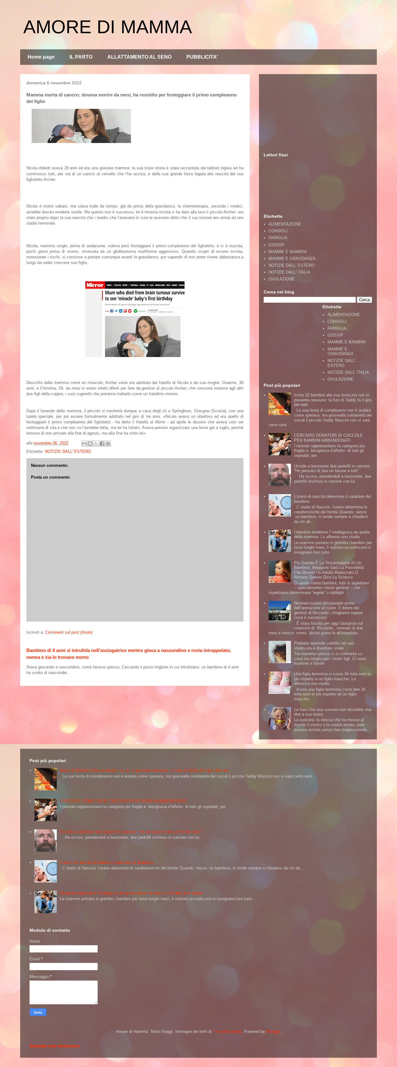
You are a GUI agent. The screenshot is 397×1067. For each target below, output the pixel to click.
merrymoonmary (227, 1031)
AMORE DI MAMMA (107, 26)
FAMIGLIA (278, 237)
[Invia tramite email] (84, 443)
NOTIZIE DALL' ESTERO (68, 451)
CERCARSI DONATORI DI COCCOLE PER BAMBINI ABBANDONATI (328, 438)
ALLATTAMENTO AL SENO (139, 57)
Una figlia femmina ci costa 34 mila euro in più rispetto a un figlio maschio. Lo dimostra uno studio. (332, 679)
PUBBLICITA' (202, 57)
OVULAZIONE (282, 279)
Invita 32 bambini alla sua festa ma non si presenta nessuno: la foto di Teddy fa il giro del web (333, 400)
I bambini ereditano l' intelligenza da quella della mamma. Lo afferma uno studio (332, 534)
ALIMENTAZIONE (285, 224)
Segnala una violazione (54, 1045)
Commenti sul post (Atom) (68, 632)
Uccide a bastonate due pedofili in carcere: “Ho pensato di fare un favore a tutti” (332, 468)
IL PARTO (80, 57)
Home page (41, 57)
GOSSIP (276, 245)
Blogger (273, 1031)
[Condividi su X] (96, 443)
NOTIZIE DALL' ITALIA (289, 272)
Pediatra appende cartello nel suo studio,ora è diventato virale (324, 645)
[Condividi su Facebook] (102, 443)
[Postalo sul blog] (90, 443)
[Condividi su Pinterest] (108, 443)
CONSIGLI (278, 231)
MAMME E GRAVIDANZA (292, 258)
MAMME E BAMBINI (288, 251)
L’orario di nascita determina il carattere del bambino (106, 862)
